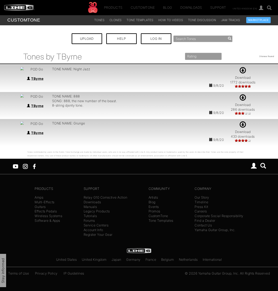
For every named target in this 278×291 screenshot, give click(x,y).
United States (66, 259)
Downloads (191, 7)
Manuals (90, 207)
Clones (115, 20)
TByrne (37, 79)
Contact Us (203, 225)
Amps (39, 197)
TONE (23, 20)
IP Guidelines (73, 273)
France (151, 259)
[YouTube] (16, 166)
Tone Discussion (202, 20)
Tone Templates (140, 20)
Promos (154, 211)
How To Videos (170, 20)
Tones (99, 20)
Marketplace (258, 20)
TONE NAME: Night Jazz (71, 69)
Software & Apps (47, 221)
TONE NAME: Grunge (68, 123)
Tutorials (90, 216)
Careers (201, 211)
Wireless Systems (48, 216)
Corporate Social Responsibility (219, 216)
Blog (167, 7)
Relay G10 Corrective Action (105, 197)
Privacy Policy (46, 273)
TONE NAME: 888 (66, 96)
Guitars (40, 207)
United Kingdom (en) (245, 8)
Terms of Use (18, 273)
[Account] (261, 8)
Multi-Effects (45, 202)
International (212, 259)
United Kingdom (94, 259)
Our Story (202, 197)
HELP (121, 39)
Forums (89, 221)
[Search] (269, 8)
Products (113, 7)
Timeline (201, 202)
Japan (116, 259)
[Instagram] (25, 166)
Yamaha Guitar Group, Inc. (215, 230)
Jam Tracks (230, 20)
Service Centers (96, 225)
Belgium (167, 259)
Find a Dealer (205, 221)
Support (218, 7)
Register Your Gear (98, 235)
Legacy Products (97, 211)
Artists (153, 197)
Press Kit (201, 207)
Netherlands (188, 259)
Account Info (93, 230)
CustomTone (143, 7)
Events (154, 207)
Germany (133, 259)
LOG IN (156, 39)
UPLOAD (87, 39)
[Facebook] (34, 166)
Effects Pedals (46, 211)
